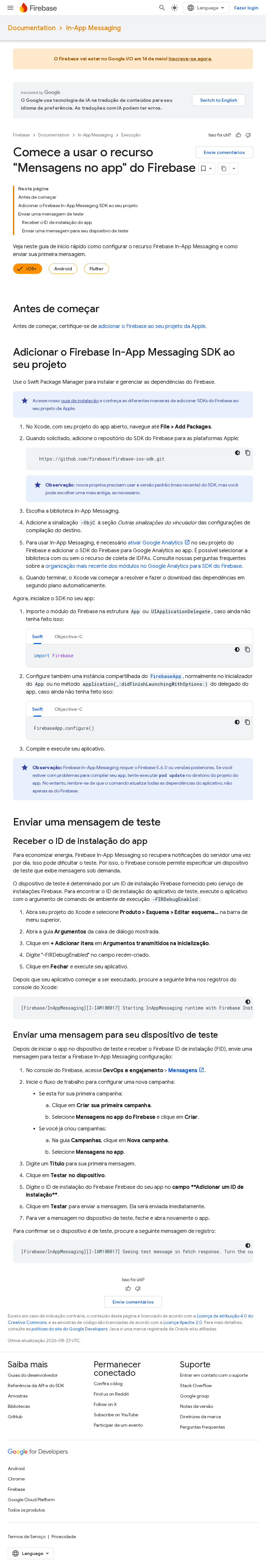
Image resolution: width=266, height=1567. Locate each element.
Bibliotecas (19, 1406)
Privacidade (64, 1536)
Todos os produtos (26, 1510)
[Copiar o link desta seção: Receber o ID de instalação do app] (154, 842)
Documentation (31, 28)
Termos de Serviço (26, 1536)
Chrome (16, 1479)
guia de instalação (80, 400)
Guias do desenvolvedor (33, 1375)
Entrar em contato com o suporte (214, 1375)
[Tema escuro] (237, 453)
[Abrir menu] (10, 8)
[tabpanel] (139, 655)
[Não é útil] (248, 135)
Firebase (21, 135)
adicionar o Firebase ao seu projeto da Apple (151, 326)
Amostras (18, 1396)
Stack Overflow (196, 1385)
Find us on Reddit (111, 1394)
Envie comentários (224, 152)
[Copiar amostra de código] (248, 453)
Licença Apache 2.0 (182, 1322)
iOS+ (31, 269)
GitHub (15, 1417)
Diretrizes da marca (200, 1417)
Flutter (96, 269)
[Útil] (238, 135)
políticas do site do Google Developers (69, 1329)
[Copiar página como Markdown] (224, 168)
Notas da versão (196, 1406)
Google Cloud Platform (31, 1500)
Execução (130, 135)
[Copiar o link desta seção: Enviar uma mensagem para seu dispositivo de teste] (224, 1035)
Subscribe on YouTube (116, 1415)
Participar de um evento (118, 1425)
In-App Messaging (93, 28)
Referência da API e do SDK (36, 1385)
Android (63, 269)
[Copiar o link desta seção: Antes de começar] (106, 309)
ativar (155, 543)
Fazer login (246, 8)
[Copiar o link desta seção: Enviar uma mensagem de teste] (167, 823)
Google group (194, 1396)
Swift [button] (37, 636)
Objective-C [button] (68, 636)
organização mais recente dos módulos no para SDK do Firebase (143, 566)
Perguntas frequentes (202, 1427)
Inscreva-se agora (190, 59)
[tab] (37, 636)
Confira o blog (108, 1383)
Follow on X (105, 1404)
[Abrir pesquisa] (162, 8)
